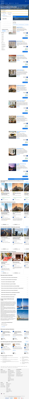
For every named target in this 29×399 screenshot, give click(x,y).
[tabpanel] (6, 24)
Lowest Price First (15, 24)
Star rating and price (21, 24)
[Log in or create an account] (26, 1)
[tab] (4, 15)
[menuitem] (2, 3)
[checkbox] (10, 20)
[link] (4, 34)
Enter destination (4, 10)
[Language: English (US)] (1, 394)
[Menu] (28, 1)
